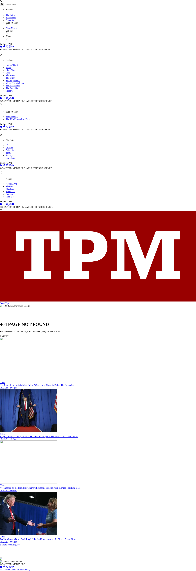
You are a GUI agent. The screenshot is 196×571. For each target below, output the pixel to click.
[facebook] (4, 47)
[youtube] (12, 47)
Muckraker (11, 75)
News (8, 67)
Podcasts (10, 20)
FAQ (8, 145)
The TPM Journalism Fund (18, 119)
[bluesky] (1, 47)
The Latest (10, 15)
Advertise (10, 150)
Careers (9, 194)
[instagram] (10, 47)
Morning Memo (13, 80)
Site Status (10, 158)
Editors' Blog (12, 65)
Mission (9, 186)
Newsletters (11, 17)
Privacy (9, 155)
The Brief (10, 78)
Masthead (10, 189)
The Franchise (12, 88)
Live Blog (10, 70)
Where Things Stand (15, 83)
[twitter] (7, 567)
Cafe (8, 72)
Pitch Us (9, 196)
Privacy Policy (23, 569)
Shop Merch (11, 28)
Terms (8, 153)
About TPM (11, 184)
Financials (10, 191)
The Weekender (13, 85)
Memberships (12, 116)
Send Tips (4, 303)
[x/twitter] (7, 47)
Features (9, 91)
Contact (9, 147)
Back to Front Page (9, 544)
